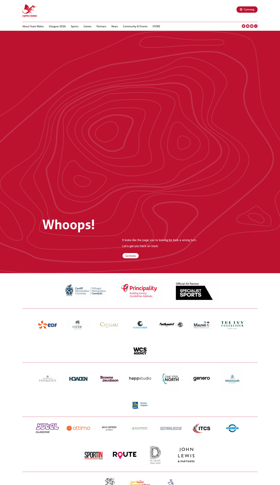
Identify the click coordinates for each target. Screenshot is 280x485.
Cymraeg (249, 9)
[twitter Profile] (243, 26)
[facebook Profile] (247, 26)
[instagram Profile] (256, 26)
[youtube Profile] (251, 26)
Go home (130, 256)
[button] (33, 26)
